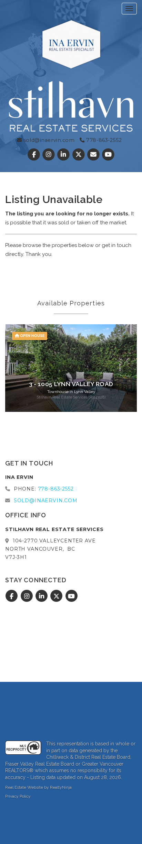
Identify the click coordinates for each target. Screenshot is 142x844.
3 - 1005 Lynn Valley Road (71, 384)
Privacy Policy (18, 796)
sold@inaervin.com (48, 140)
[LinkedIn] (64, 154)
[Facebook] (34, 154)
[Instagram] (49, 154)
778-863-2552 (103, 140)
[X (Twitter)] (79, 154)
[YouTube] (108, 154)
